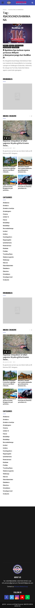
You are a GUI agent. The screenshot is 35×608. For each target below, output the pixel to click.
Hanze (5, 220)
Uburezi (5, 263)
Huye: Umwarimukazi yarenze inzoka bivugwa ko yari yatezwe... (9, 187)
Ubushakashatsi (8, 265)
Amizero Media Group (21, 586)
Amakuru (11, 45)
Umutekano (6, 274)
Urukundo (6, 280)
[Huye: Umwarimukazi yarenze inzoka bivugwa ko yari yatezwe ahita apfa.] (10, 179)
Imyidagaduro (15, 47)
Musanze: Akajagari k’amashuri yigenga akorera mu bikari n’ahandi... (9, 169)
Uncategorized (7, 277)
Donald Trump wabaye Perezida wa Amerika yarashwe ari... (25, 186)
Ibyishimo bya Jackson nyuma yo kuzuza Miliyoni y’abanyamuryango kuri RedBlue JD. (17, 54)
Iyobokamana (7, 243)
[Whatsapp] (27, 597)
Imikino (5, 234)
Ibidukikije (6, 222)
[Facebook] (6, 597)
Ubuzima (6, 271)
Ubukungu (6, 260)
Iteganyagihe (7, 240)
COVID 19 (6, 217)
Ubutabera (6, 268)
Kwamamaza (7, 245)
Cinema (5, 214)
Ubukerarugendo (8, 257)
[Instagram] (17, 597)
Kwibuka (5, 248)
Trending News (8, 254)
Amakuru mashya (19, 45)
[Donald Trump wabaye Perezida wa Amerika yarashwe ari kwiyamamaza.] (25, 179)
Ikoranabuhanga (7, 47)
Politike (5, 251)
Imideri (5, 231)
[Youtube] (22, 597)
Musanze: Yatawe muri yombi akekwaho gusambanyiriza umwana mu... (25, 169)
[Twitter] (12, 597)
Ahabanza (5, 45)
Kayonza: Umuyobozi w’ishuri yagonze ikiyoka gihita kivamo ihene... (16, 143)
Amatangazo (7, 211)
